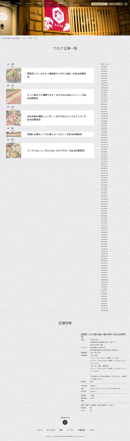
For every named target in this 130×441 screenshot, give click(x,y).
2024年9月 (104, 121)
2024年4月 (104, 133)
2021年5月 (104, 216)
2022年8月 (104, 180)
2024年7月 (104, 125)
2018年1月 (104, 306)
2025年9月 (104, 92)
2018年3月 (104, 301)
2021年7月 (104, 211)
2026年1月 (104, 83)
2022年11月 (104, 173)
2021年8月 (104, 208)
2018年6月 (104, 294)
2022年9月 (104, 178)
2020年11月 (104, 230)
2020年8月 (104, 237)
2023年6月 (104, 156)
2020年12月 (104, 227)
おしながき (51, 430)
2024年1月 (104, 140)
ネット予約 (116, 4)
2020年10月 (104, 232)
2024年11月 (104, 116)
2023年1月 (104, 168)
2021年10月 (104, 204)
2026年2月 (104, 81)
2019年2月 (104, 275)
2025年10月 (104, 90)
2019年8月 (104, 261)
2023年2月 (104, 166)
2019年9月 (104, 258)
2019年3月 (104, 272)
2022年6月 (104, 185)
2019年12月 (104, 251)
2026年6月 (104, 71)
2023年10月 (104, 147)
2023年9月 (104, 149)
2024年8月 (104, 123)
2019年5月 (104, 268)
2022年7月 (104, 182)
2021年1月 (104, 225)
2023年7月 (104, 154)
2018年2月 (104, 303)
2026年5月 (104, 73)
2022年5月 (104, 187)
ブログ (91, 430)
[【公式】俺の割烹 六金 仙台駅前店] (7, 4)
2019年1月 (104, 277)
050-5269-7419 (100, 4)
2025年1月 (104, 111)
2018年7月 (104, 291)
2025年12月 (104, 85)
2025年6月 (104, 99)
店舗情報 (81, 430)
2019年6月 (104, 265)
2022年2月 (104, 194)
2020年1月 (104, 249)
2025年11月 (104, 88)
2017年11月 (104, 310)
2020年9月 (104, 235)
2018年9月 (104, 287)
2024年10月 (104, 118)
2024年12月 (104, 114)
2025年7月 (104, 97)
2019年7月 (104, 263)
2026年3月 (104, 78)
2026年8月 (104, 66)
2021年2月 (104, 223)
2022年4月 (104, 189)
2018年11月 (104, 282)
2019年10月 (104, 256)
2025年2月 (104, 109)
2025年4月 (104, 104)
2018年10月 (104, 284)
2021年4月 (104, 218)
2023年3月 (104, 163)
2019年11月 (104, 253)
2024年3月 (104, 135)
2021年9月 (104, 206)
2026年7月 (104, 69)
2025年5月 (104, 102)
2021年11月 (104, 201)
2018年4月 (104, 299)
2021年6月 (104, 213)
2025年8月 (104, 95)
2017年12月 (104, 308)
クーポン (70, 430)
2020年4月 (104, 242)
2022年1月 (104, 197)
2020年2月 (104, 246)
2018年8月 (104, 289)
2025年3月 (104, 107)
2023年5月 (104, 159)
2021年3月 (104, 220)
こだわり (39, 430)
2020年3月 (104, 244)
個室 (61, 430)
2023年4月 (104, 161)
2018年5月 (104, 296)
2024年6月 (104, 128)
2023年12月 (104, 142)
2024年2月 (104, 137)
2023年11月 (104, 145)
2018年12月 (104, 280)
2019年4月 (104, 270)
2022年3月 (104, 192)
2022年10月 (104, 175)
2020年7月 (104, 239)
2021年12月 (104, 199)
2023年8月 (104, 152)
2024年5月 (104, 130)
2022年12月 (104, 171)
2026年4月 (104, 76)
